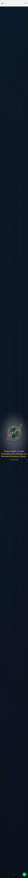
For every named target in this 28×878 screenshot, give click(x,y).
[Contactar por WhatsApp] (24, 874)
